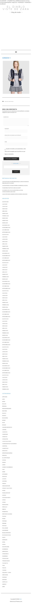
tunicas (4, 570)
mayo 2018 (4, 241)
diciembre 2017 (5, 253)
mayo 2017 (4, 269)
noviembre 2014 (6, 340)
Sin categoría (5, 546)
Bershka (4, 406)
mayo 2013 (4, 382)
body (3, 422)
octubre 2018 (5, 229)
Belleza (4, 403)
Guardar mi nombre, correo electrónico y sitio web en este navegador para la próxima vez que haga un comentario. (15, 151)
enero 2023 (5, 218)
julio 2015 (4, 321)
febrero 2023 (5, 215)
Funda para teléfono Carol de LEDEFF (11, 187)
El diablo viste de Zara (16, 7)
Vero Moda (5, 574)
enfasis (4, 460)
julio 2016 (4, 293)
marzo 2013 (5, 386)
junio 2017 (4, 267)
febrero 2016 (5, 304)
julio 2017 (4, 265)
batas (3, 401)
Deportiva (4, 450)
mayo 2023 (4, 208)
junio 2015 (4, 323)
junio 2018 (4, 239)
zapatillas (4, 581)
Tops (3, 565)
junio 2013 (4, 379)
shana (3, 544)
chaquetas (5, 439)
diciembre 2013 (5, 365)
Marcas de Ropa (6, 485)
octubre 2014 (5, 342)
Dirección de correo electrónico (13, 135)
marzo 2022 (5, 220)
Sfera (3, 542)
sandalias (4, 539)
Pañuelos (4, 506)
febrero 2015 (5, 333)
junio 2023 (4, 206)
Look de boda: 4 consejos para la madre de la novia (15, 185)
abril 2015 (4, 328)
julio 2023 (4, 204)
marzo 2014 (5, 358)
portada (4, 521)
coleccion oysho (6, 441)
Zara (3, 586)
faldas (4, 462)
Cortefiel (4, 446)
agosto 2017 (5, 262)
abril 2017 (4, 272)
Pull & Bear (5, 528)
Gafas (3, 464)
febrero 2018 (5, 248)
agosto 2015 (5, 318)
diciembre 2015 (5, 309)
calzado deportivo (7, 427)
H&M (3, 469)
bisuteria (4, 410)
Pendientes (5, 511)
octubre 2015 (5, 314)
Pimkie (3, 518)
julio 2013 (4, 377)
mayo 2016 (4, 297)
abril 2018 (4, 243)
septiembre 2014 (6, 344)
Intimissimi (4, 474)
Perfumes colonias (7, 514)
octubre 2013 (5, 370)
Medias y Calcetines (7, 488)
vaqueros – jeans (6, 572)
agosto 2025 (5, 201)
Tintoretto (5, 563)
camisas (4, 429)
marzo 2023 (5, 213)
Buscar (16, 171)
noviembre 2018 (6, 227)
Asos (3, 399)
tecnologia (5, 558)
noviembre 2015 (6, 311)
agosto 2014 (5, 347)
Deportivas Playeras (7, 453)
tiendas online (6, 560)
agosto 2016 (5, 290)
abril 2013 (4, 384)
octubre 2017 (5, 258)
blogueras (5, 417)
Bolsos (4, 424)
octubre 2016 (5, 286)
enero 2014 (5, 363)
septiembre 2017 (6, 260)
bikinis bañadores (6, 408)
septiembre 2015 (6, 316)
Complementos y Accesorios (9, 443)
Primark (4, 523)
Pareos (4, 509)
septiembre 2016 (6, 288)
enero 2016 (5, 307)
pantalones (5, 504)
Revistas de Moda (6, 535)
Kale (20, 599)
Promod (4, 525)
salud (3, 537)
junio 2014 (4, 351)
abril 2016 (4, 300)
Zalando (4, 579)
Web (6, 141)
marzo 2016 (5, 302)
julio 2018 (4, 236)
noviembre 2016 (6, 283)
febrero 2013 (5, 389)
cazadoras (5, 434)
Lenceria (4, 481)
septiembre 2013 (6, 372)
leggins (4, 478)
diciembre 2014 (5, 337)
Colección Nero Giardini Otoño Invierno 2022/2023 (14, 194)
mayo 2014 (4, 354)
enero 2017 (5, 279)
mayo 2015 (4, 325)
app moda (4, 396)
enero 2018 (5, 251)
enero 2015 (5, 335)
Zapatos (4, 584)
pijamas (4, 516)
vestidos (4, 577)
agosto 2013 (5, 375)
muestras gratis (6, 497)
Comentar (5, 117)
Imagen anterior (9, 101)
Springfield (5, 551)
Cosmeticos (5, 448)
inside (3, 471)
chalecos (4, 436)
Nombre (7, 128)
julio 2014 (4, 349)
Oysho (4, 499)
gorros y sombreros (7, 467)
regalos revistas (6, 532)
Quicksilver (5, 530)
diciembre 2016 (5, 281)
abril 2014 (4, 356)
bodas (3, 420)
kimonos (4, 476)
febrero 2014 (5, 361)
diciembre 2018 (5, 225)
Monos (4, 495)
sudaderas (5, 556)
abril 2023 (4, 211)
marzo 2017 (5, 274)
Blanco (4, 413)
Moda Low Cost (6, 492)
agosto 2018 (5, 234)
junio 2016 (4, 295)
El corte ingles (6, 457)
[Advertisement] (16, 31)
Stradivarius (5, 553)
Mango (4, 483)
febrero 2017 (5, 276)
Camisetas (4, 432)
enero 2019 (5, 222)
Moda (3, 490)
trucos (4, 567)
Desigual (4, 455)
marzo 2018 (5, 246)
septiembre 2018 (6, 232)
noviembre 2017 (6, 255)
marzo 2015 (5, 330)
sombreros (5, 549)
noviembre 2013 (6, 368)
